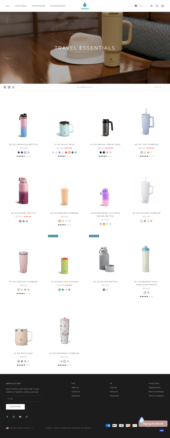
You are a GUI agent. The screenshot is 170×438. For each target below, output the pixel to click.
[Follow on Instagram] (13, 417)
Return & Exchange (156, 391)
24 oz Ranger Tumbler (64, 213)
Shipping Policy (155, 387)
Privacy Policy (154, 383)
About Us (75, 387)
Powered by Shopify (82, 428)
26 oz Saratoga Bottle (23, 144)
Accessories (58, 6)
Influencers (76, 396)
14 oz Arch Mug (23, 353)
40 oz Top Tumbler (146, 144)
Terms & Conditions (156, 396)
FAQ (73, 383)
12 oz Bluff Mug (65, 144)
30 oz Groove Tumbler (23, 282)
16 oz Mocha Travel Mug (105, 144)
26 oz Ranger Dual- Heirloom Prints (146, 283)
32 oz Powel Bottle (23, 213)
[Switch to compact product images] (13, 87)
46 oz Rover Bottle (105, 282)
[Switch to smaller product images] (9, 87)
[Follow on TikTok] (26, 417)
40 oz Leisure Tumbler (146, 213)
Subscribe (15, 407)
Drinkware (38, 6)
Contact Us (76, 391)
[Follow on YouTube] (20, 417)
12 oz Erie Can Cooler (64, 282)
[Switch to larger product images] (5, 87)
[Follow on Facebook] (7, 417)
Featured (21, 6)
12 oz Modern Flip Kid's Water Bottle (105, 214)
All (8, 6)
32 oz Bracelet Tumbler (64, 353)
